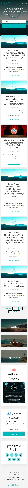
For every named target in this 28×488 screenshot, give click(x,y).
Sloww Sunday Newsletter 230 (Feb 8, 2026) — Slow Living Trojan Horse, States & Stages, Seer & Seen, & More (14, 238)
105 (11, 312)
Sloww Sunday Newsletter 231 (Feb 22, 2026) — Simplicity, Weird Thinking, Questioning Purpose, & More (14, 190)
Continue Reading (14, 76)
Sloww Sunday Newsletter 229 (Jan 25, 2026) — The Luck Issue (14, 283)
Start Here (14, 327)
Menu (25, 3)
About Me (14, 342)
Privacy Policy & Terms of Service (14, 485)
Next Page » (16, 312)
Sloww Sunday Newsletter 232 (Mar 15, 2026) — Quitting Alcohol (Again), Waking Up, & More (14, 55)
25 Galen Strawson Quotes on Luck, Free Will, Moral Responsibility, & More (14, 100)
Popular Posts (14, 357)
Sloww (5, 3)
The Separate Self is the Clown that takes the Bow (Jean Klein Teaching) (14, 144)
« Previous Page (7, 309)
